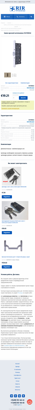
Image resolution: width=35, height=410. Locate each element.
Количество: (16, 95)
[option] (17, 54)
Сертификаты (17, 375)
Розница (20, 293)
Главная (3, 23)
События (17, 387)
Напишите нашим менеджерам (10, 108)
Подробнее (7, 197)
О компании (17, 369)
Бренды (17, 366)
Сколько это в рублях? (18, 93)
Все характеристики (11, 83)
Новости (17, 384)
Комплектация (25, 83)
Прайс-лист (18, 378)
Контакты (17, 390)
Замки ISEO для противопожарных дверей (11, 28)
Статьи (17, 381)
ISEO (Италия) (30, 88)
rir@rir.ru (19, 405)
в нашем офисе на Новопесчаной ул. (14, 345)
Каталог (9, 23)
